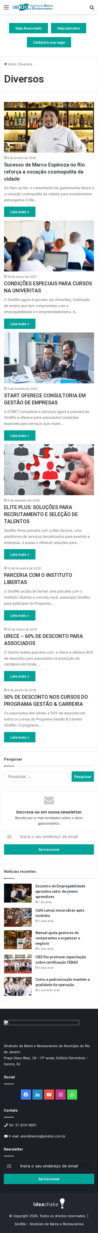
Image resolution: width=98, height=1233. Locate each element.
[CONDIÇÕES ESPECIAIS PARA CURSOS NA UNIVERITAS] (49, 245)
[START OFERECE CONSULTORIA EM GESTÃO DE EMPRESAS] (49, 357)
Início (11, 64)
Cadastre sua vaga (49, 42)
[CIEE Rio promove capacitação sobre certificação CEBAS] (18, 964)
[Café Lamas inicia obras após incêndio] (18, 917)
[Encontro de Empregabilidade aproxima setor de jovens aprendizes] (18, 893)
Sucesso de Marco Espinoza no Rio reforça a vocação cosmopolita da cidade (44, 172)
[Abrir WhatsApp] (85, 1220)
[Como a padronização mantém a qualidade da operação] (18, 986)
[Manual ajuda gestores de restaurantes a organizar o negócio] (18, 939)
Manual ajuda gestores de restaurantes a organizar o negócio (57, 938)
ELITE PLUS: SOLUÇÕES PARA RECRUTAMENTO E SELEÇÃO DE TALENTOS (41, 514)
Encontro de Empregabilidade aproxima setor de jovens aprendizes (60, 891)
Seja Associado (28, 28)
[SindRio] (33, 7)
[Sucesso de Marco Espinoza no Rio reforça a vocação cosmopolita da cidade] (49, 127)
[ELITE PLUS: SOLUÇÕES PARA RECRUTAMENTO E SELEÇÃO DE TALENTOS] (49, 469)
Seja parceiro (68, 28)
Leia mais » (19, 212)
